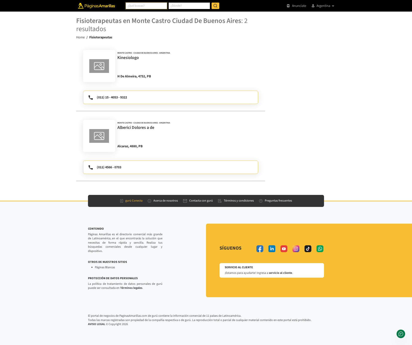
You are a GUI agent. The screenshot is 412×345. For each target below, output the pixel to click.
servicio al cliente (280, 273)
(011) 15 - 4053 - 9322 (112, 97)
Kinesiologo (128, 58)
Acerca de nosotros (165, 201)
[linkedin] (271, 248)
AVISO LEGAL (96, 324)
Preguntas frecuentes (278, 201)
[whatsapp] (320, 248)
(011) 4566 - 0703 (109, 167)
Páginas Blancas (105, 267)
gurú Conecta (133, 201)
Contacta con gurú (201, 201)
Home (80, 37)
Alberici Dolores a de (135, 128)
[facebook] (259, 248)
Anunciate (299, 5)
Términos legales (131, 288)
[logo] (99, 66)
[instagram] (295, 248)
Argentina (323, 5)
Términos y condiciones (239, 201)
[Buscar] (215, 6)
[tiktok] (307, 248)
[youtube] (283, 248)
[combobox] (146, 6)
